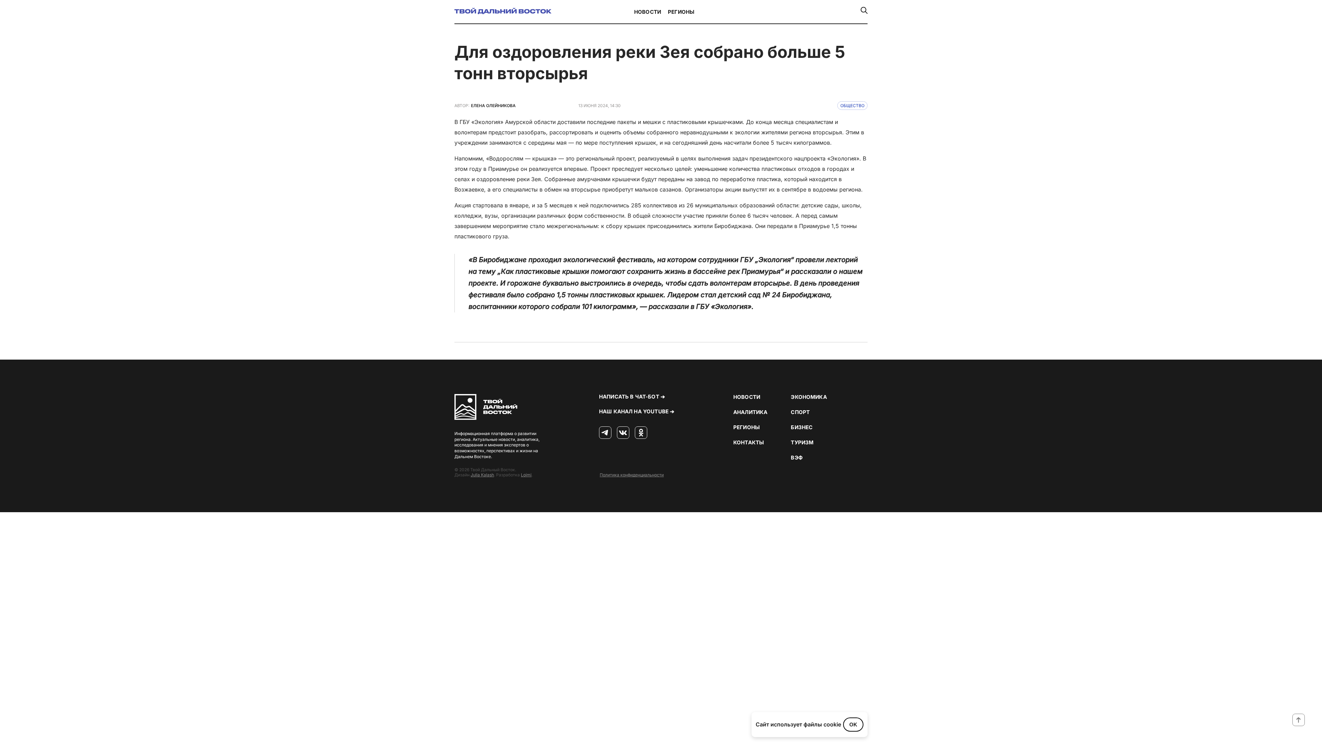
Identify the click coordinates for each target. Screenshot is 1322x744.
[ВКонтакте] (623, 433)
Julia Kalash (482, 474)
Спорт (800, 412)
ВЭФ (796, 457)
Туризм (802, 442)
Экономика (809, 397)
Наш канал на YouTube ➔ (636, 411)
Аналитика (750, 412)
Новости (647, 12)
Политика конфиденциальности (632, 474)
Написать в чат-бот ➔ (632, 396)
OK (853, 724)
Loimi (526, 474)
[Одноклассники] (641, 433)
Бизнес (801, 427)
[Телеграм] (605, 433)
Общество (852, 105)
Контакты (748, 442)
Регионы (681, 12)
